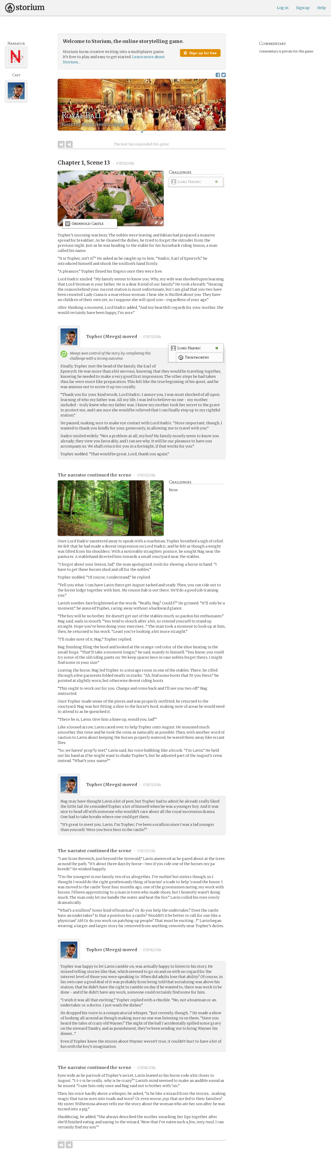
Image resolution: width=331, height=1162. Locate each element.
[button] (142, 132)
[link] (196, 183)
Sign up (303, 7)
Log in (282, 7)
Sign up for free (202, 53)
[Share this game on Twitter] (223, 75)
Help (321, 7)
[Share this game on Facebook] (218, 75)
